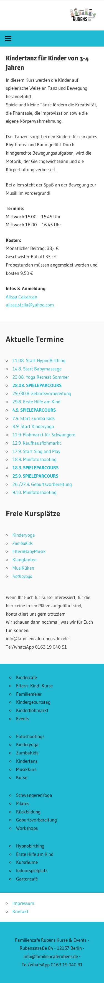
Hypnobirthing (30, 846)
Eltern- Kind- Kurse (34, 685)
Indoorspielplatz (31, 870)
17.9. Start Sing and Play (36, 451)
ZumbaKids (27, 753)
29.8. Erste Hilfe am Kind (36, 402)
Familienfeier (29, 694)
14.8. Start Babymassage (37, 369)
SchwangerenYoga (34, 795)
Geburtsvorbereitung (36, 820)
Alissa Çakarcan (21, 296)
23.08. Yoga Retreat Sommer (40, 377)
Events (22, 718)
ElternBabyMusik (29, 551)
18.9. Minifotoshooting (34, 459)
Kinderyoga (23, 535)
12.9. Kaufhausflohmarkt (36, 443)
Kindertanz (26, 761)
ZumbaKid (21, 543)
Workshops (27, 828)
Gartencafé (27, 879)
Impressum (23, 903)
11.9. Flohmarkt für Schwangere (43, 434)
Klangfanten (24, 559)
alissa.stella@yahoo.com (30, 305)
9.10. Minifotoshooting (34, 492)
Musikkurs (26, 769)
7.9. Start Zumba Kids (33, 418)
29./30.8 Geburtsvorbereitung (41, 393)
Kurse (21, 777)
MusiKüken (23, 568)
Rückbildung (28, 812)
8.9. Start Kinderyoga (33, 426)
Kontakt (20, 911)
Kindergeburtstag (33, 702)
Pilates (22, 803)
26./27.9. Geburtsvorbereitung (42, 484)
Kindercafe (26, 677)
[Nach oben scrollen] (94, 973)
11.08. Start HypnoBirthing (38, 360)
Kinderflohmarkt (32, 710)
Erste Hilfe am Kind (35, 854)
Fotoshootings (30, 736)
